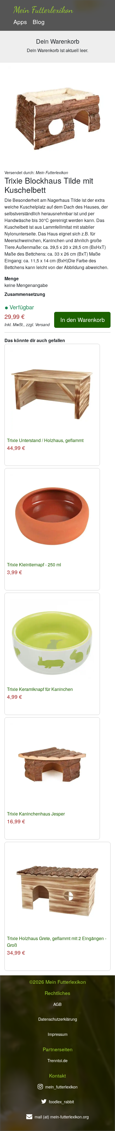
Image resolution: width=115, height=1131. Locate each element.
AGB (57, 1004)
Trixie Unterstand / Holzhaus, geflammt (45, 440)
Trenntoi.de (57, 1060)
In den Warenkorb (82, 320)
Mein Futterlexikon (43, 9)
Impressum (58, 1034)
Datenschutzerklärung (57, 1019)
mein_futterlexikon (61, 1087)
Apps (20, 21)
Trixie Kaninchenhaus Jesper (36, 813)
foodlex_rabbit (61, 1101)
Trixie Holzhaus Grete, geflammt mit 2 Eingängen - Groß (56, 941)
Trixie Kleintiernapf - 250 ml (34, 564)
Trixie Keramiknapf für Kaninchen (40, 689)
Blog (39, 21)
